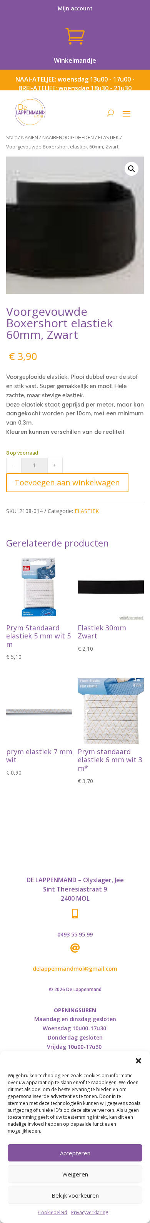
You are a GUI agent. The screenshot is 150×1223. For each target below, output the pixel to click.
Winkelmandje (75, 60)
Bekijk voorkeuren (75, 1195)
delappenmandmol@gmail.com (75, 968)
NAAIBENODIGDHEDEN (68, 137)
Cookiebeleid (52, 1212)
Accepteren (75, 1153)
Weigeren (75, 1174)
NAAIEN (29, 137)
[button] (138, 1061)
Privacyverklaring (89, 1212)
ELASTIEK (108, 137)
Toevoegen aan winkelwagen (67, 482)
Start (11, 137)
